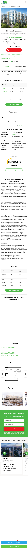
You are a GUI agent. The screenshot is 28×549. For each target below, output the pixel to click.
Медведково (18, 37)
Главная (3, 6)
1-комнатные (4, 91)
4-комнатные (4, 99)
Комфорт (7, 66)
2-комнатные (4, 94)
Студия (3, 88)
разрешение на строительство (10, 350)
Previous (2, 374)
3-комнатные (4, 96)
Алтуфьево (12, 37)
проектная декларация (8, 352)
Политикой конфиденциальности (17, 433)
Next (25, 374)
